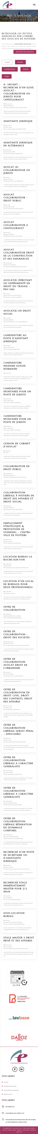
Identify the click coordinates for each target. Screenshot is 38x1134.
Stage (6, 76)
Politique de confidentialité (23, 1130)
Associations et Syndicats (11, 1090)
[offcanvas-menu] (34, 4)
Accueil (6, 1082)
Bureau (20, 62)
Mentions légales (12, 1130)
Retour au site (8, 1094)
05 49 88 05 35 (9, 1106)
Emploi (25, 69)
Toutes (7, 62)
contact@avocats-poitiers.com (14, 1113)
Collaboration (9, 69)
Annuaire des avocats (10, 1086)
